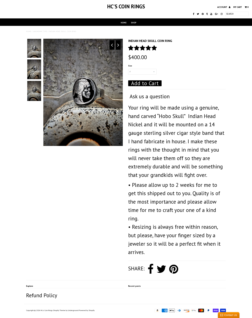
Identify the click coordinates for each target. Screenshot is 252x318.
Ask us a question (150, 96)
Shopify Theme (59, 310)
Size (130, 66)
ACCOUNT (222, 7)
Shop (133, 22)
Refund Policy (41, 295)
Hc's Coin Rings (126, 6)
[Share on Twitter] (161, 269)
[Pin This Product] (173, 269)
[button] (143, 47)
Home (124, 22)
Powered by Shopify (87, 310)
